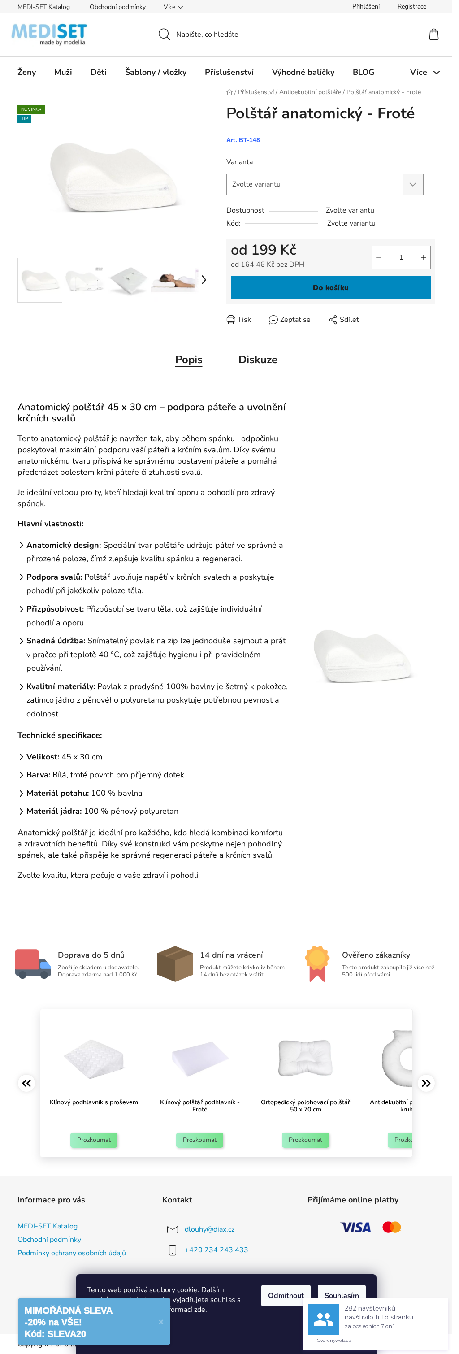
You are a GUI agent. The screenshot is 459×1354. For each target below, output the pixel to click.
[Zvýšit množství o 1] (423, 257)
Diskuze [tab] (257, 359)
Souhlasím (342, 1296)
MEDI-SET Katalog (43, 7)
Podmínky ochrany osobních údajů (71, 1253)
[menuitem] (27, 72)
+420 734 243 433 (216, 1250)
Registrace (412, 6)
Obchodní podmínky (118, 7)
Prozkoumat (94, 1140)
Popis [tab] (189, 359)
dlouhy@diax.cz (209, 1229)
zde (199, 1310)
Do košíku (331, 288)
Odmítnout (286, 1296)
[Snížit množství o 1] (378, 257)
